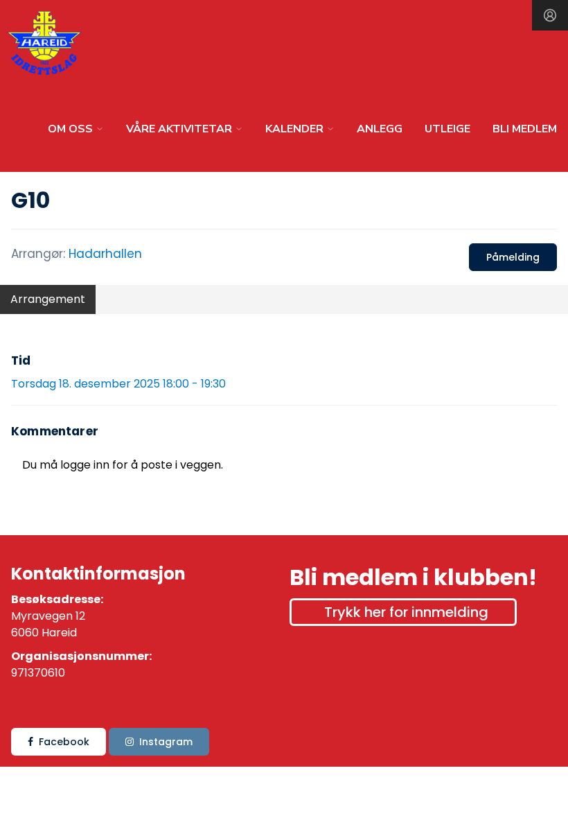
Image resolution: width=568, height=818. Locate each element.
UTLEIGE (447, 129)
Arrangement (47, 299)
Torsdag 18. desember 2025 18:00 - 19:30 (118, 384)
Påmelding (513, 257)
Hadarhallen (105, 253)
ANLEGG (379, 129)
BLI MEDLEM (524, 129)
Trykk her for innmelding (406, 612)
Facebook (64, 742)
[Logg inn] (550, 15)
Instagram (166, 742)
